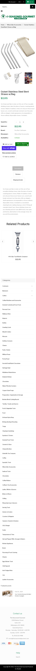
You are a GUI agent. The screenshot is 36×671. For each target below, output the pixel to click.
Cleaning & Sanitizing (8, 431)
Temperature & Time (8, 534)
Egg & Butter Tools (7, 561)
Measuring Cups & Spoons (9, 503)
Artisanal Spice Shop (8, 417)
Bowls (4, 548)
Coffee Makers (6, 480)
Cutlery (4, 295)
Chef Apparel (6, 566)
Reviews (18, 174)
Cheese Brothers (7, 449)
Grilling (4, 498)
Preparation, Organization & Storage (12, 395)
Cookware (5, 286)
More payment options (9, 153)
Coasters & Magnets (8, 516)
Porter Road (5, 359)
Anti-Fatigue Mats (7, 570)
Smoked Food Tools (8, 440)
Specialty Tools (6, 462)
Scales (4, 530)
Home (2, 25)
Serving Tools (6, 507)
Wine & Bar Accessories (14, 25)
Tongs (4, 426)
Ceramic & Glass (7, 444)
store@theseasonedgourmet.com (18, 638)
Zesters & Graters (7, 512)
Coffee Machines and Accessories (11, 300)
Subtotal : (4, 126)
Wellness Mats (6, 314)
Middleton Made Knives (9, 372)
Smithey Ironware (7, 341)
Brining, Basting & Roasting (9, 422)
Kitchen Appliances (7, 543)
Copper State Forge (8, 390)
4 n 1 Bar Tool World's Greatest (18, 256)
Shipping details (18, 180)
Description (17, 168)
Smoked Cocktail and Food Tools (11, 305)
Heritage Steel (6, 368)
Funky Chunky (6, 350)
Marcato (4, 336)
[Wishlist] (23, 2)
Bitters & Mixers (6, 494)
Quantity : (4, 122)
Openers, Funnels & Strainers (10, 521)
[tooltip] (27, 145)
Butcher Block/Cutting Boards (10, 399)
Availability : (5, 138)
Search (18, 657)
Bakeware (5, 291)
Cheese (4, 345)
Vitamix (4, 557)
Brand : (3, 130)
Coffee (4, 458)
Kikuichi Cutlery (6, 332)
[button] (22, 144)
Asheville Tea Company (9, 453)
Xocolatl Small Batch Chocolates (11, 363)
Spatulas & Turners (7, 435)
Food (3, 413)
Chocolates (5, 381)
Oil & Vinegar (6, 525)
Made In (4, 318)
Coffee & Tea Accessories (9, 485)
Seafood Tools (6, 471)
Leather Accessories (8, 579)
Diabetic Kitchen (7, 377)
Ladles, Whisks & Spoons (9, 489)
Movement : (4, 134)
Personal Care (6, 309)
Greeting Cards (6, 327)
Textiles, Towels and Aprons (10, 404)
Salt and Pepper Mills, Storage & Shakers (13, 539)
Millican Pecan (6, 354)
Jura (3, 575)
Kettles (4, 323)
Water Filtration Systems (9, 386)
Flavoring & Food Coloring (9, 552)
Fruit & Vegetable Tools (9, 408)
